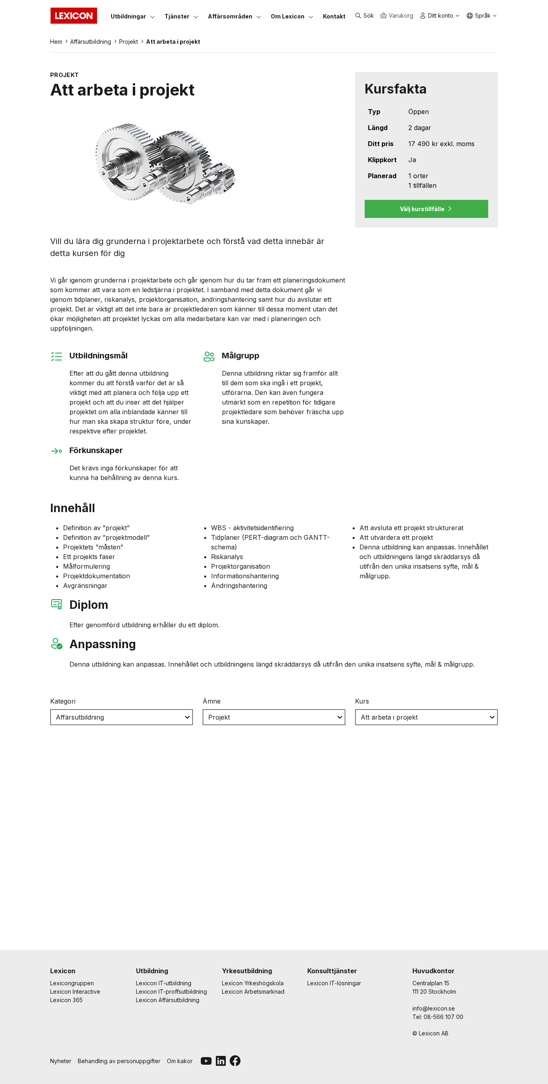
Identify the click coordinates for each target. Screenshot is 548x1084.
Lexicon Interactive (75, 991)
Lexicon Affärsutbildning (167, 1000)
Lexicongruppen (72, 983)
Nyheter (60, 1061)
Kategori (62, 701)
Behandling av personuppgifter (119, 1061)
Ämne (212, 701)
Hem (56, 41)
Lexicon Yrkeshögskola (253, 983)
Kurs (362, 701)
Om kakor (180, 1061)
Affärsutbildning (90, 41)
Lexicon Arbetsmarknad (253, 991)
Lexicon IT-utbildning (163, 983)
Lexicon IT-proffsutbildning (171, 991)
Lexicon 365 (66, 1000)
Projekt (128, 41)
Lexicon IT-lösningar (334, 983)
